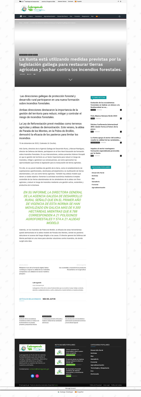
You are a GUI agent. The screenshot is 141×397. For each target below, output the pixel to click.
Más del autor (49, 299)
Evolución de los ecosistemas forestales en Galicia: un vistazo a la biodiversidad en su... (105, 105)
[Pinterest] (30, 256)
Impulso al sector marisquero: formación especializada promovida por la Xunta (105, 151)
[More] (39, 256)
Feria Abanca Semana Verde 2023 (104, 116)
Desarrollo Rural (23, 54)
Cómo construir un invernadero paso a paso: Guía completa (74, 351)
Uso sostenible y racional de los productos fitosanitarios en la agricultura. (72, 269)
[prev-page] (20, 328)
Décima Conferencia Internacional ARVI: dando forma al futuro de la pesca (104, 127)
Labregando (37, 283)
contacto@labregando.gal (39, 369)
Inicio (20, 23)
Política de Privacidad (96, 385)
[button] (119, 16)
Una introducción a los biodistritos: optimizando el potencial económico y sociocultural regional (75, 320)
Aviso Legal (106, 385)
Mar (92, 131)
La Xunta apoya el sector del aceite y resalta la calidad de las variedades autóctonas (52, 320)
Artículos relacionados (30, 299)
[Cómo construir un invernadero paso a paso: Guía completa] (60, 352)
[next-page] (23, 328)
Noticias (35, 54)
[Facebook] (118, 1)
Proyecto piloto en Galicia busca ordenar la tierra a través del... (75, 360)
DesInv (56, 385)
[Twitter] (26, 256)
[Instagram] (120, 1)
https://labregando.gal (38, 285)
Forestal (26, 23)
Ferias (92, 118)
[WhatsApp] (34, 256)
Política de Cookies (116, 385)
